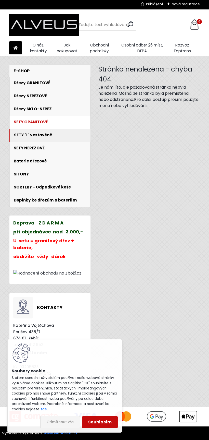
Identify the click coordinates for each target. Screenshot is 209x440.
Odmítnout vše (60, 422)
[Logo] (44, 25)
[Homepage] (15, 48)
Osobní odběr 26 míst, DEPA (142, 48)
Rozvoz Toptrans (182, 48)
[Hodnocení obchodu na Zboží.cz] (47, 273)
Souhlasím (100, 422)
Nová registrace (186, 4)
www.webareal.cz (61, 433)
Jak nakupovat (67, 48)
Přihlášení (154, 4)
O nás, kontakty (38, 48)
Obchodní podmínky (99, 48)
